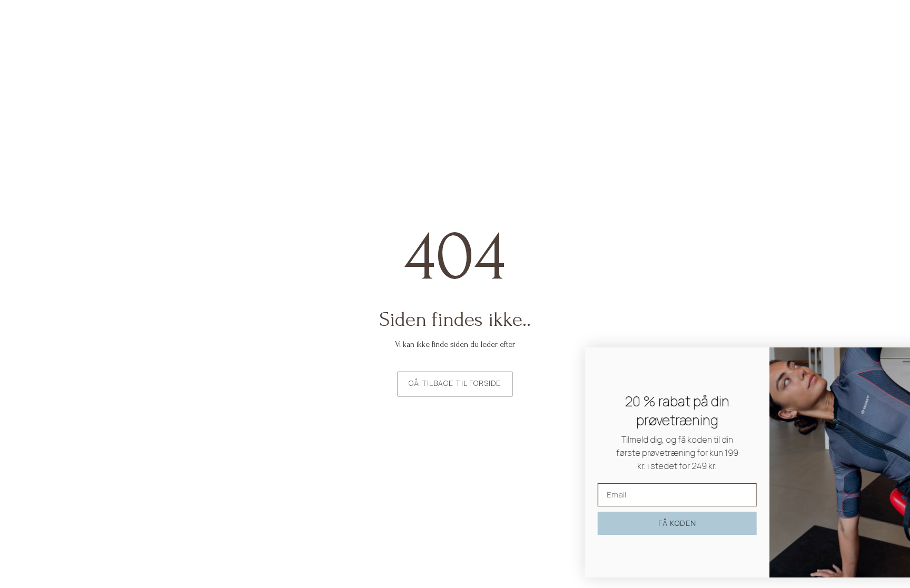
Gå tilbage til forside (455, 383)
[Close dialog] (886, 361)
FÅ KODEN (623, 523)
